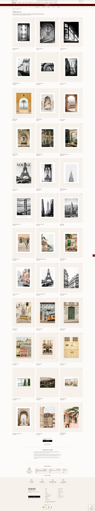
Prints (26, 2)
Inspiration (51, 2)
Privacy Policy (33, 498)
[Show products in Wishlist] (80, 3)
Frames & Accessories (37, 2)
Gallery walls (46, 2)
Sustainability (47, 493)
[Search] (79, 3)
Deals (42, 2)
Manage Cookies (60, 497)
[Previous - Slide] (34, 471)
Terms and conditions (60, 492)
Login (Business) (47, 499)
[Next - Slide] (69, 471)
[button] (91, 507)
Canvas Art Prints (30, 2)
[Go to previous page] (44, 444)
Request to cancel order (61, 496)
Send (34, 496)
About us (46, 488)
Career (46, 492)
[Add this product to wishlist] (34, 18)
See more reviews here (47, 475)
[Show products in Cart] (82, 3)
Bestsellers (20, 2)
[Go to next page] (50, 444)
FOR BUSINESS (55, 2)
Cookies (59, 493)
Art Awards (46, 498)
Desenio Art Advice (60, 488)
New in (23, 2)
